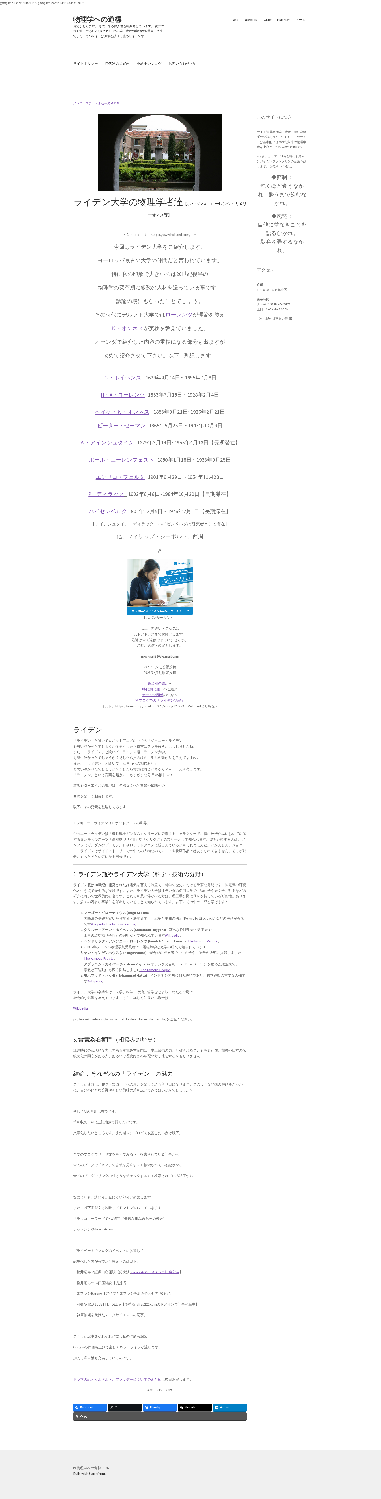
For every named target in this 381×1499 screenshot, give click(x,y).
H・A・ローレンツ (123, 394)
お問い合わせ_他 (181, 63)
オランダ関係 (152, 695)
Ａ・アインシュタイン (107, 442)
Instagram (283, 20)
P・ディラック (106, 494)
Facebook (250, 20)
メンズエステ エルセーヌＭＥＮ (96, 103)
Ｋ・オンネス (127, 328)
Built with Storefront (89, 1473)
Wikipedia (98, 924)
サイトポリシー (85, 63)
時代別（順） (152, 689)
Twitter (267, 20)
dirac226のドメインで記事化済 (155, 1272)
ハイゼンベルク (108, 511)
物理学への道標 (97, 19)
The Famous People (120, 924)
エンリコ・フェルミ (120, 477)
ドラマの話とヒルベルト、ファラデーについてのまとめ (117, 1379)
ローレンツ (179, 314)
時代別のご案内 (117, 63)
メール (300, 20)
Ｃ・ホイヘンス (122, 377)
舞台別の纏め (158, 683)
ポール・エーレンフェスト (121, 459)
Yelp (235, 20)
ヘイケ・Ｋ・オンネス (122, 411)
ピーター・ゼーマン (121, 425)
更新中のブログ (149, 63)
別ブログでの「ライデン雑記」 (160, 700)
